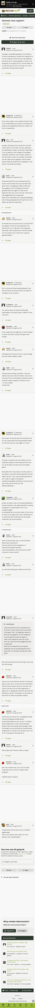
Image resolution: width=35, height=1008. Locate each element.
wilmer (8, 745)
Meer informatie (5, 4)
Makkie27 (12, 954)
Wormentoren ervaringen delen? (17, 951)
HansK (8, 218)
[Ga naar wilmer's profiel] (3, 745)
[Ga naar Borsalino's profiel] (3, 327)
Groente (23, 31)
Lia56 (11, 964)
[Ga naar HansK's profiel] (3, 218)
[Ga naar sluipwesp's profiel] (3, 498)
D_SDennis (9, 304)
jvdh (7, 824)
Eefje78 (4, 31)
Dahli (11, 984)
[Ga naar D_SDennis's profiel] (3, 305)
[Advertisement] (17, 94)
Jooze (8, 175)
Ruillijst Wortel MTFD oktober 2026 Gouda (18, 970)
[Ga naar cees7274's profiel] (3, 617)
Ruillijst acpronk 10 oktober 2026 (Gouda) (17, 943)
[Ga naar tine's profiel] (3, 140)
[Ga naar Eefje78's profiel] (3, 49)
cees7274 (9, 617)
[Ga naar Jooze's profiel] (3, 176)
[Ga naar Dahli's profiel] (4, 982)
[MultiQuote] (2, 73)
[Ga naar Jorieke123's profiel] (3, 116)
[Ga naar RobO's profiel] (3, 368)
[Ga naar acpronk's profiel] (4, 944)
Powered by (17, 1001)
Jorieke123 (9, 115)
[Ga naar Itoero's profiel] (3, 535)
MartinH (9, 676)
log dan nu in (22, 854)
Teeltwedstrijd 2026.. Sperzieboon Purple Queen (17, 961)
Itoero (8, 535)
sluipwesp (9, 497)
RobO (8, 368)
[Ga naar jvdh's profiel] (3, 825)
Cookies (20, 998)
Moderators (19, 115)
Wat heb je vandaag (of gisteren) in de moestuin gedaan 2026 (19, 980)
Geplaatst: (20, 946)
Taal (13, 998)
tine (7, 140)
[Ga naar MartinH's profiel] (3, 676)
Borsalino (9, 326)
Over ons (17, 995)
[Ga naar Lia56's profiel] (4, 962)
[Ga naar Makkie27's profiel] (4, 953)
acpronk (12, 946)
